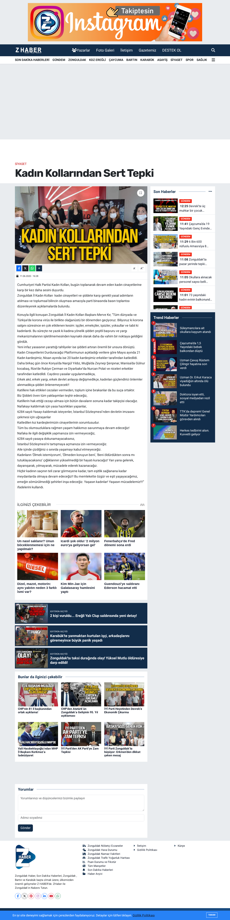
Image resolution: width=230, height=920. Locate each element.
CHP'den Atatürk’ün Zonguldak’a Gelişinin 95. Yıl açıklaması (79, 712)
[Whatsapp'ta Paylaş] (32, 268)
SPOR (190, 60)
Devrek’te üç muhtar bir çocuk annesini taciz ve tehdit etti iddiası (194, 208)
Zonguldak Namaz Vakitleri (104, 854)
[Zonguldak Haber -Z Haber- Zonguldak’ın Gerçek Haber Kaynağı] (28, 50)
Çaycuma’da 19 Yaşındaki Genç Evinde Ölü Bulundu (194, 226)
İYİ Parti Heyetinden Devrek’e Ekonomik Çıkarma (123, 710)
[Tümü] (210, 191)
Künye (181, 845)
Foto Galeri (105, 50)
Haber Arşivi (95, 873)
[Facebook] (18, 896)
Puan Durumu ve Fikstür (102, 862)
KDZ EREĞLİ (97, 60)
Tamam (211, 915)
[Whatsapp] (58, 896)
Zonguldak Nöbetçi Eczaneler (105, 845)
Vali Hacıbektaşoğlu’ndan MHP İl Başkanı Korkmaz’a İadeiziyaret (38, 752)
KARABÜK (147, 60)
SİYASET (177, 60)
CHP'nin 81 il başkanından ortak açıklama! (35, 710)
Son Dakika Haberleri (100, 869)
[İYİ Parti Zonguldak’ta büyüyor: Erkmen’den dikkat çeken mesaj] (124, 733)
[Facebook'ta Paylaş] (18, 268)
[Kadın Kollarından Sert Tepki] (81, 225)
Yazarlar (83, 50)
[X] (24, 896)
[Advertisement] (115, 111)
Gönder (25, 828)
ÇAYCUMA (116, 60)
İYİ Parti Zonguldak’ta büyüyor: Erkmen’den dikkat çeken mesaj (122, 752)
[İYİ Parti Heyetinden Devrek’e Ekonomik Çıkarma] (124, 694)
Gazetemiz (147, 50)
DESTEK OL (171, 50)
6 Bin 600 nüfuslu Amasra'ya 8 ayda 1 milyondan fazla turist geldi (194, 244)
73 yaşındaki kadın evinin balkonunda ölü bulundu (195, 297)
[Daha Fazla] (39, 268)
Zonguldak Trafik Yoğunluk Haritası (109, 857)
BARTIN (131, 60)
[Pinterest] (31, 896)
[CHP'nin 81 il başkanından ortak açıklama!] (38, 694)
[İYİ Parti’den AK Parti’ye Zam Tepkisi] (81, 733)
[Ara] (213, 50)
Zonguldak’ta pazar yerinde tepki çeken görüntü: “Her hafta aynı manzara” (192, 262)
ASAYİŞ (162, 60)
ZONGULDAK (77, 60)
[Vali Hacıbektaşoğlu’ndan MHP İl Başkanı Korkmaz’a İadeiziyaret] (38, 733)
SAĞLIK (202, 60)
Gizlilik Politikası (147, 850)
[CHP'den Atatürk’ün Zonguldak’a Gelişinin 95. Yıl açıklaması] (81, 694)
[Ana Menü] (213, 60)
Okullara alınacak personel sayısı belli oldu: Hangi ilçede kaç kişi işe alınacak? (195, 279)
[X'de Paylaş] (25, 268)
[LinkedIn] (44, 896)
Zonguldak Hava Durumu (102, 850)
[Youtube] (51, 896)
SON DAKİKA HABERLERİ (32, 60)
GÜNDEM (58, 60)
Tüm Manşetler (97, 866)
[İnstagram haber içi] (115, 22)
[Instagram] (38, 896)
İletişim (126, 50)
